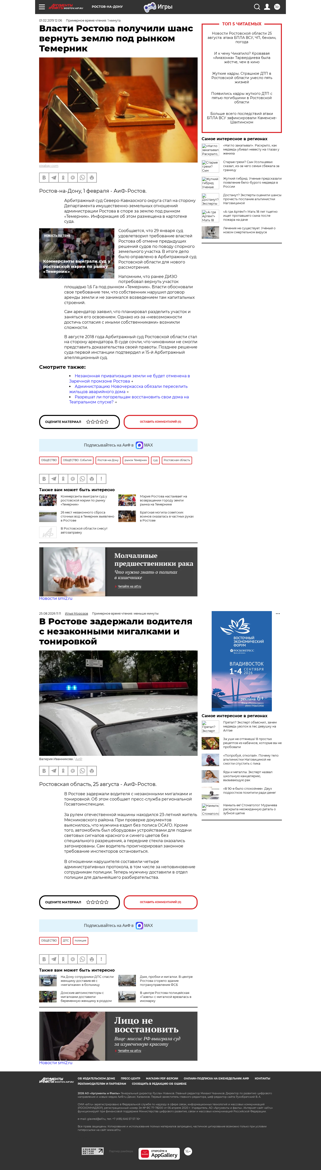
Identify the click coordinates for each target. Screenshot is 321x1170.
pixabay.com (48, 166)
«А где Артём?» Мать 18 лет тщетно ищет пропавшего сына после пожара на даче (250, 216)
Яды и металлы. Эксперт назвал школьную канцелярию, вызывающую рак (248, 776)
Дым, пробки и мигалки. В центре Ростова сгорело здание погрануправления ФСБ (166, 981)
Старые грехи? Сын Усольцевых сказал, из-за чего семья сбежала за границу (251, 166)
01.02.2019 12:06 (50, 20)
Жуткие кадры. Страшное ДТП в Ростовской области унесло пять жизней (241, 77)
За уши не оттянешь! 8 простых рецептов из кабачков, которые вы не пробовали (252, 743)
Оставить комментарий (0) (160, 421)
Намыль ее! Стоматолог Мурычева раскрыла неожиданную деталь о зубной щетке (250, 809)
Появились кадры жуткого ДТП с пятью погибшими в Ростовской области (241, 98)
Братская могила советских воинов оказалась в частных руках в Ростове (167, 516)
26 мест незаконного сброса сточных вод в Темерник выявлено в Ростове (87, 516)
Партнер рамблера (121, 1151)
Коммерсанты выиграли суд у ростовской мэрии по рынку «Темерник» (84, 500)
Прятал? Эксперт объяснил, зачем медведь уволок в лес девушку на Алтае (250, 726)
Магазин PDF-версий (162, 1078)
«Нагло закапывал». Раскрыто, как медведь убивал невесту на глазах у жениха (251, 149)
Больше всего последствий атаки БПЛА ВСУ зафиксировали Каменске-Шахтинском (242, 118)
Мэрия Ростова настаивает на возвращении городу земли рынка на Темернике (163, 500)
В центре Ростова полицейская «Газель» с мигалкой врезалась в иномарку (165, 997)
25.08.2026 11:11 (50, 613)
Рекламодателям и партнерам (102, 1083)
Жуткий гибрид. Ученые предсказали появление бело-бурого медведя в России (252, 182)
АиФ (78, 759)
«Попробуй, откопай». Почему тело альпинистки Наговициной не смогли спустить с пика (251, 759)
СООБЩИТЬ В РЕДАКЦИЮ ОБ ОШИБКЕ (159, 1083)
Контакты (262, 1078)
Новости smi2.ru (55, 598)
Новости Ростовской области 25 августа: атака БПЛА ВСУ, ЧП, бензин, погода (242, 37)
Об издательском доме (96, 1078)
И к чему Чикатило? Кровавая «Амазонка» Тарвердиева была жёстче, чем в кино (241, 57)
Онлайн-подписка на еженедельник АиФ (216, 1078)
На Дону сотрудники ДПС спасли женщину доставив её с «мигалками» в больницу (87, 981)
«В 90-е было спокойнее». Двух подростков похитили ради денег (249, 790)
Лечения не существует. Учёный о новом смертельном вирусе (249, 230)
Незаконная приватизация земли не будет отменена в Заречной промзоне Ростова (129, 379)
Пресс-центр (130, 1078)
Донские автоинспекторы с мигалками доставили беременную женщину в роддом (86, 997)
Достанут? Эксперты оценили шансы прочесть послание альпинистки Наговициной (252, 199)
